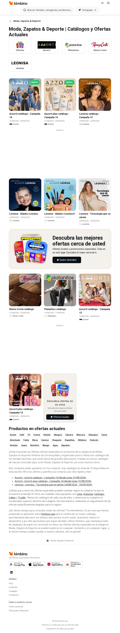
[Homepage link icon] (47, 541)
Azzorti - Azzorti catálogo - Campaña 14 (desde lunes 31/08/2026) (50, 477)
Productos (14, 595)
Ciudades (13, 591)
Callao (12, 497)
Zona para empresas (19, 610)
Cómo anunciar (16, 606)
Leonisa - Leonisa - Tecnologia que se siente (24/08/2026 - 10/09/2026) (53, 484)
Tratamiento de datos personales (60, 629)
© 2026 (60, 621)
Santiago (99, 494)
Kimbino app (48, 514)
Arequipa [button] (87, 10)
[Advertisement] (62, 151)
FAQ (11, 583)
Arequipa (88, 494)
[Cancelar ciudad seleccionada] (95, 10)
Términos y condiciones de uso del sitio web (60, 625)
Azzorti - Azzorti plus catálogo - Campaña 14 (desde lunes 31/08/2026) (53, 481)
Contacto (13, 587)
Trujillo (22, 497)
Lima (79, 494)
